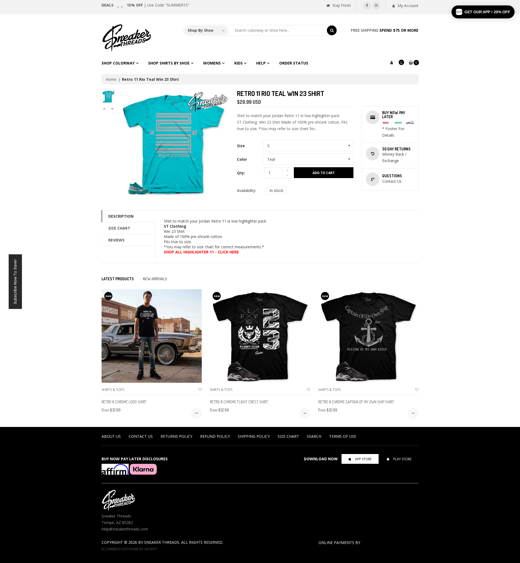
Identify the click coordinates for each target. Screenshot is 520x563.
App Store (363, 459)
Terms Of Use (342, 436)
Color (242, 159)
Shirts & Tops (113, 389)
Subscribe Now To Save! (15, 281)
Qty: (241, 172)
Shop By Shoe (200, 30)
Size (241, 145)
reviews (116, 240)
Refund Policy (215, 436)
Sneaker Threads (161, 542)
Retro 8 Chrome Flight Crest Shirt (239, 402)
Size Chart (119, 228)
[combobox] (278, 30)
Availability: (246, 190)
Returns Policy (176, 436)
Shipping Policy (254, 436)
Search (314, 436)
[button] (483, 11)
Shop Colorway (118, 63)
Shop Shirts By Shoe (169, 63)
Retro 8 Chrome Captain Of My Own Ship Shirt (356, 402)
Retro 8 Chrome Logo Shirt (124, 402)
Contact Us (141, 436)
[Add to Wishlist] (200, 389)
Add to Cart (324, 172)
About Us (111, 436)
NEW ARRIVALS (155, 278)
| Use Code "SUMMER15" (158, 5)
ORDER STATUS (293, 63)
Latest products (118, 278)
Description (121, 216)
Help (261, 63)
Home (111, 79)
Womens (212, 63)
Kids (238, 63)
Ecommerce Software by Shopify (129, 549)
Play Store (402, 459)
